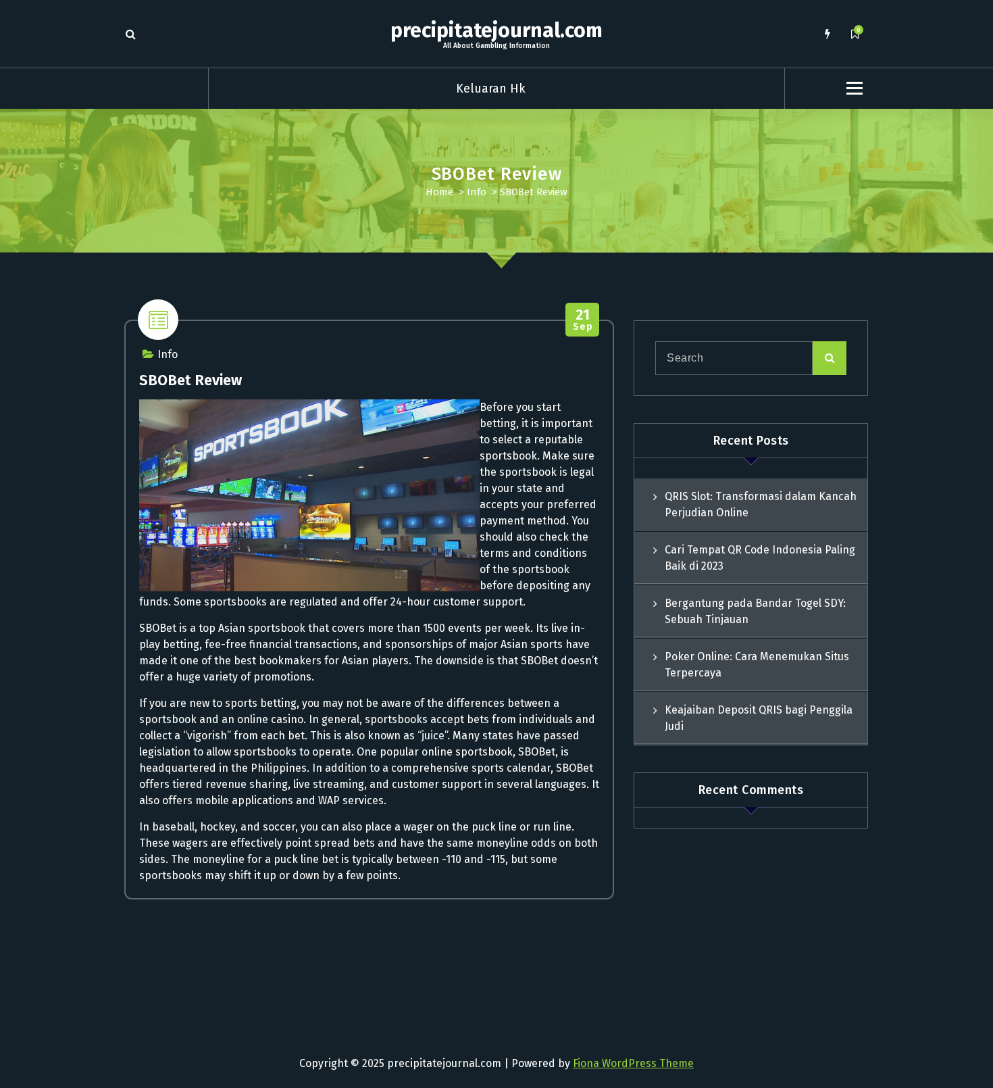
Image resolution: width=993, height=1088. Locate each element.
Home (439, 192)
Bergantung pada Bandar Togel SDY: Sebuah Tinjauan (755, 611)
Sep (582, 319)
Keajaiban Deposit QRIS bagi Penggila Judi (758, 718)
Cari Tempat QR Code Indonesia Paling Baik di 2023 (760, 557)
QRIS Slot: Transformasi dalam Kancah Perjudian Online (761, 504)
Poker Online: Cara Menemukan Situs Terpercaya (757, 664)
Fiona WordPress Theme (633, 1063)
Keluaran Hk (491, 88)
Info (476, 192)
